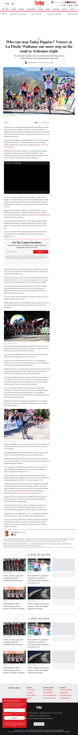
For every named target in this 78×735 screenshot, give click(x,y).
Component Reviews (65, 695)
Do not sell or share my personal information (39, 718)
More (72, 9)
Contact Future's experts (30, 713)
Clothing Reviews (64, 698)
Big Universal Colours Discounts (18, 13)
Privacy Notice (8, 257)
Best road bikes (47, 689)
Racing (14, 9)
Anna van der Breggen (31, 480)
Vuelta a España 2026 (36, 13)
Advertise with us (44, 715)
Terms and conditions (45, 713)
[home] (3, 9)
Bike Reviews (63, 692)
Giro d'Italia (30, 692)
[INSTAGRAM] (15, 535)
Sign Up (14, 718)
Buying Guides (31, 9)
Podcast (64, 9)
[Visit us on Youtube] (72, 2)
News (7, 9)
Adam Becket (33, 62)
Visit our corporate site (59, 730)
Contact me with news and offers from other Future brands (14, 714)
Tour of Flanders (9, 147)
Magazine (56, 9)
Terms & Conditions (13, 724)
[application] (27, 177)
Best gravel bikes (48, 692)
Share (7, 122)
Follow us (39, 122)
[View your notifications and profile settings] (12, 3)
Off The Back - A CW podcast (54, 13)
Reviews (21, 9)
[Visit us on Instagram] (65, 2)
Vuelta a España (31, 695)
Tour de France (31, 689)
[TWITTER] (12, 535)
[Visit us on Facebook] (70, 2)
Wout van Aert (36, 493)
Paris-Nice (41, 145)
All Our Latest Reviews (66, 689)
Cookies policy (33, 715)
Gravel (48, 9)
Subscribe (70, 5)
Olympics (29, 698)
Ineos (5, 379)
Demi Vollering (34, 215)
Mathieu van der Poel (22, 493)
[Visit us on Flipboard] (74, 2)
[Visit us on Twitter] (68, 2)
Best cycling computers (49, 698)
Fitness (40, 9)
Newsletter (47, 122)
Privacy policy (58, 713)
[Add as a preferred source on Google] (39, 724)
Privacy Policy (19, 723)
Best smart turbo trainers (49, 695)
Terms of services (24, 256)
